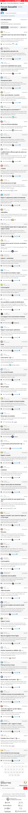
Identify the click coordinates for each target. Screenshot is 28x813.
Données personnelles (7, 795)
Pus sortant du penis (7, 372)
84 (22, 766)
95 (11, 769)
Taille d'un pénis (5, 590)
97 (16, 769)
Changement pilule (6, 80)
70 (19, 766)
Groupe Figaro (12, 796)
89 (5, 769)
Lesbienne (4, 470)
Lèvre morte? (5, 357)
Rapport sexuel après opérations (10, 330)
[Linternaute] (7, 805)
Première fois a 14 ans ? (8, 738)
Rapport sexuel (5, 621)
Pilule (2, 344)
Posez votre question (10, 13)
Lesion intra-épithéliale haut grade (11, 66)
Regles (3, 546)
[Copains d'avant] (7, 808)
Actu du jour (5, 785)
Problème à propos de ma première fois (12, 694)
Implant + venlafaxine (7, 258)
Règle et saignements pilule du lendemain (13, 197)
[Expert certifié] (16, 44)
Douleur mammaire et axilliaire (10, 650)
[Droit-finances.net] (20, 806)
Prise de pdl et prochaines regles (10, 273)
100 (5, 772)
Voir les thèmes (12, 15)
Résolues (24, 27)
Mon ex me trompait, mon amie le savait (12, 605)
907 (12, 775)
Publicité (17, 793)
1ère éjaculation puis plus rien (9, 51)
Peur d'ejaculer (5, 429)
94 (8, 769)
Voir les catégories (4, 15)
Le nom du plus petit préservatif (10, 443)
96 (14, 769)
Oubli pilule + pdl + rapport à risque (11, 723)
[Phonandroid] (20, 811)
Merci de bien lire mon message (10, 753)
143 (14, 772)
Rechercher (23, 19)
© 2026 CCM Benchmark (21, 796)
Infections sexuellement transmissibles (11, 24)
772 (9, 775)
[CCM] (7, 803)
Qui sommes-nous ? (7, 793)
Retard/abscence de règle (8, 183)
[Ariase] (7, 811)
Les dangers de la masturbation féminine (13, 316)
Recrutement (22, 793)
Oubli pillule (4, 212)
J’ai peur (3, 168)
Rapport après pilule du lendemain (11, 484)
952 (15, 775)
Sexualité (22, 3)
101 (8, 772)
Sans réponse (14, 27)
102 (11, 772)
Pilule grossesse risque (8, 665)
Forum (4, 3)
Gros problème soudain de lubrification (12, 302)
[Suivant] (26, 766)
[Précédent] (2, 766)
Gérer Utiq (24, 795)
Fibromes (3, 532)
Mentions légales (5, 796)
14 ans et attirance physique (9, 124)
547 (22, 772)
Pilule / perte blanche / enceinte (10, 95)
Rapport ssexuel (5, 455)
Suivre (5, 9)
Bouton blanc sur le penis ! (8, 679)
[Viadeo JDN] (20, 808)
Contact (13, 793)
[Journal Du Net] (20, 803)
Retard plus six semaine (8, 416)
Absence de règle (6, 137)
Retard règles (5, 386)
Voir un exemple (23, 785)
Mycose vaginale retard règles (10, 635)
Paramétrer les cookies (16, 795)
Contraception (4, 22)
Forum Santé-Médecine (13, 3)
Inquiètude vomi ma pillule (8, 576)
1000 (18, 775)
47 (16, 766)
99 (22, 769)
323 (20, 772)
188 (17, 772)
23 (14, 766)
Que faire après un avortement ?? (11, 109)
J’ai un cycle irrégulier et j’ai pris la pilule (12, 401)
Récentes (5, 27)
